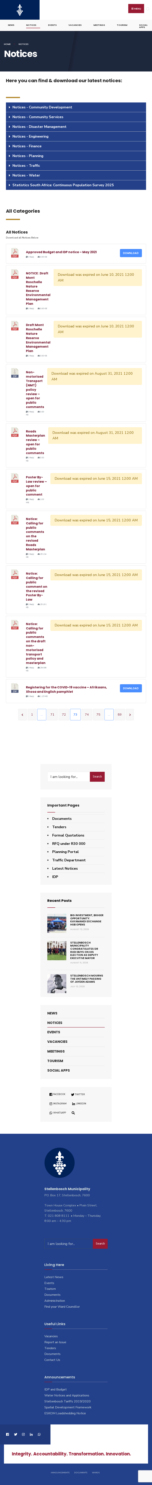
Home (7, 44)
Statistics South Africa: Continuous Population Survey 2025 (63, 185)
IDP (55, 876)
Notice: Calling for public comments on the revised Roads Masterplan (35, 534)
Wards (96, 1472)
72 (64, 714)
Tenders (59, 827)
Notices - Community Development (42, 107)
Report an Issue (55, 1342)
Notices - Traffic (26, 165)
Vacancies (75, 25)
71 (52, 714)
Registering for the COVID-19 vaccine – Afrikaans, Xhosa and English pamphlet (66, 689)
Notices (31, 25)
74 (87, 714)
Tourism (122, 25)
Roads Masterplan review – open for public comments (35, 442)
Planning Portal (65, 851)
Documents (62, 818)
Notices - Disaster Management (39, 126)
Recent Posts (59, 900)
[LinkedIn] (31, 1434)
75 (98, 714)
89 (120, 714)
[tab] (76, 107)
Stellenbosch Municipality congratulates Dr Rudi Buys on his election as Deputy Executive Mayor (84, 950)
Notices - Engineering (30, 136)
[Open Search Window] (73, 1112)
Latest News (53, 1277)
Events (52, 25)
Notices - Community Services (37, 117)
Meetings (99, 25)
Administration (54, 1301)
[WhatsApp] (39, 1434)
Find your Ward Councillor (62, 1307)
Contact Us (52, 1360)
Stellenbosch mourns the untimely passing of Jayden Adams (86, 979)
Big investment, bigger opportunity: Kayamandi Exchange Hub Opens (87, 919)
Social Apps (143, 26)
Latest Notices (65, 868)
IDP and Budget (55, 1389)
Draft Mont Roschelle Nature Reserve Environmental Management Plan (38, 338)
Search (97, 777)
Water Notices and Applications (66, 1395)
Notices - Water (26, 175)
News (11, 25)
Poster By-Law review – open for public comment (36, 486)
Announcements (60, 1472)
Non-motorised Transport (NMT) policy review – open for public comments (35, 389)
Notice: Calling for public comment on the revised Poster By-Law (36, 586)
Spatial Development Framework (67, 1407)
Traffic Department (69, 860)
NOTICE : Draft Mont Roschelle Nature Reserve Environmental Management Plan (38, 288)
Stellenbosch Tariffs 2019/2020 (67, 1401)
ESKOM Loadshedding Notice (65, 1413)
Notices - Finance (27, 146)
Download (131, 253)
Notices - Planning (27, 155)
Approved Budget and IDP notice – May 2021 (61, 252)
